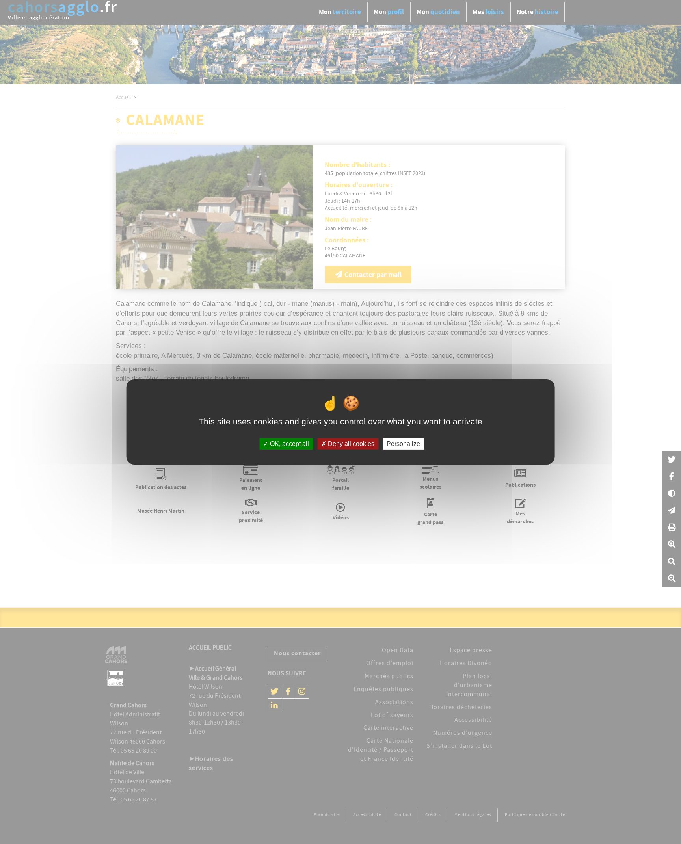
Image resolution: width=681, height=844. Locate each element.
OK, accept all (288, 444)
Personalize (403, 444)
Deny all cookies (350, 444)
